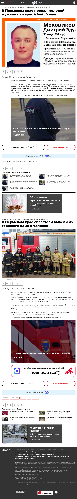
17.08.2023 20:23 (6, 7)
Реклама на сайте (45, 450)
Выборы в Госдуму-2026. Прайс (44, 454)
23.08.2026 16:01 (6, 219)
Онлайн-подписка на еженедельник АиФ (41, 452)
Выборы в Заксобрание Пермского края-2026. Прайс (30, 456)
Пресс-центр (34, 450)
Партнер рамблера (30, 492)
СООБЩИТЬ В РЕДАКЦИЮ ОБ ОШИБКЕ (25, 458)
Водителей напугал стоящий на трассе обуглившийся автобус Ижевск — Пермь (59, 412)
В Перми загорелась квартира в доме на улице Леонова (41, 353)
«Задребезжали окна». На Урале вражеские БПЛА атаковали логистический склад (59, 418)
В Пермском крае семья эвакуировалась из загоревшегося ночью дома (22, 418)
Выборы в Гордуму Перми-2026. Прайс (59, 456)
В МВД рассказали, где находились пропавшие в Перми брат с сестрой (41, 129)
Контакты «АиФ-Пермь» (62, 452)
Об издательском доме (22, 450)
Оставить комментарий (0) (61, 147)
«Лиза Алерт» (6, 67)
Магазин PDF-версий (21, 452)
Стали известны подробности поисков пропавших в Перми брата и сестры (58, 175)
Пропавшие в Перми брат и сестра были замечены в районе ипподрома (59, 181)
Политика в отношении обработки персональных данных (29, 478)
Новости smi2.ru (8, 213)
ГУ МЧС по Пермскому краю (10, 279)
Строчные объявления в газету (24, 454)
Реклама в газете (58, 450)
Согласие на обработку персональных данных (26, 477)
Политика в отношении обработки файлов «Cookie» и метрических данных (33, 480)
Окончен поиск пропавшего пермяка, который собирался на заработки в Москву (22, 187)
